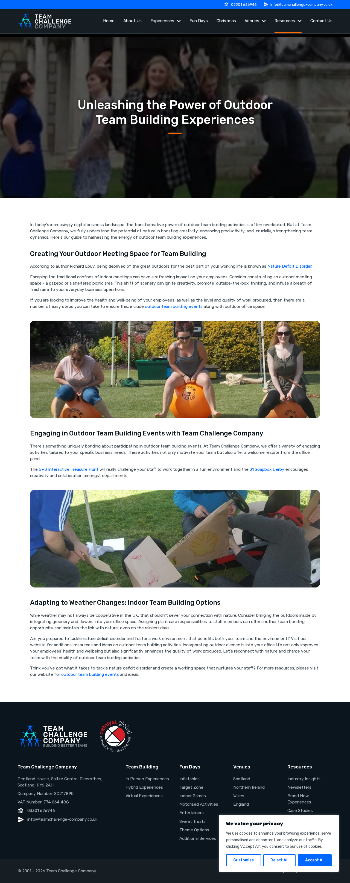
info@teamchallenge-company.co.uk (301, 4)
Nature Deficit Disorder (289, 266)
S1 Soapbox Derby (267, 469)
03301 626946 (244, 4)
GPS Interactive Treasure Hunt (68, 469)
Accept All (315, 860)
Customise (243, 860)
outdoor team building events (174, 306)
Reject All (279, 860)
